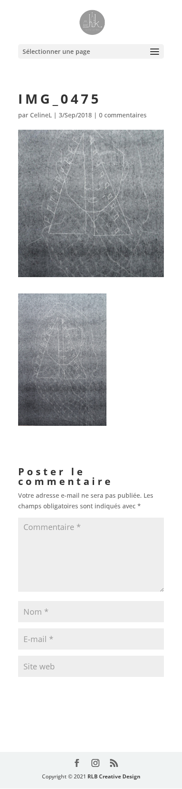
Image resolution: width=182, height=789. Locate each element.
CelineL (41, 115)
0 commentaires (123, 115)
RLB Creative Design (113, 776)
